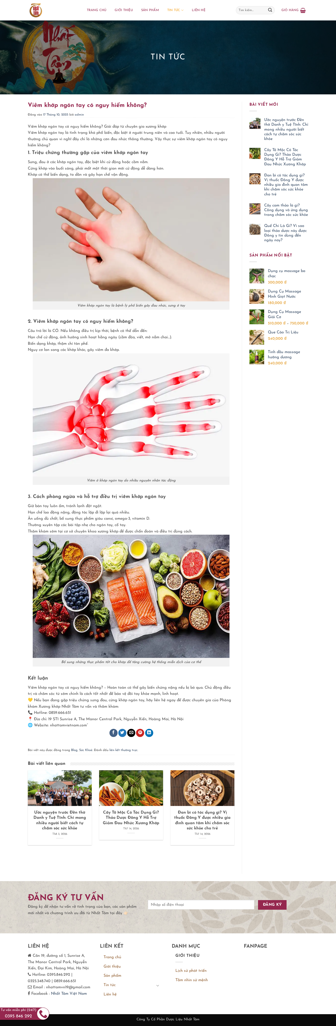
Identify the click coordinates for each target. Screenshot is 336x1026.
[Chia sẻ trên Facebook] (113, 733)
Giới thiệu (124, 10)
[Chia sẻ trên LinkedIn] (149, 733)
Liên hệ (198, 10)
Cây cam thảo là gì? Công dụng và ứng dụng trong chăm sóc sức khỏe (286, 210)
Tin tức (173, 10)
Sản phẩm (150, 10)
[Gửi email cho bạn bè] (131, 733)
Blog (74, 750)
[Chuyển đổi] (158, 985)
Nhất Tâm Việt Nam (69, 994)
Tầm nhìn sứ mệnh (191, 980)
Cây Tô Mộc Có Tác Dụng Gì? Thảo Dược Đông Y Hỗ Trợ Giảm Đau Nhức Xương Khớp (285, 157)
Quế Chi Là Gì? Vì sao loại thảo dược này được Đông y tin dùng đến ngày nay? (285, 233)
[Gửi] (270, 10)
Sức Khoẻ (85, 750)
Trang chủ (96, 10)
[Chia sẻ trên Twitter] (122, 733)
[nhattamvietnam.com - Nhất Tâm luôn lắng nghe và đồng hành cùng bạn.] (52, 10)
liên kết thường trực (123, 750)
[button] (293, 10)
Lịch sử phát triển (191, 971)
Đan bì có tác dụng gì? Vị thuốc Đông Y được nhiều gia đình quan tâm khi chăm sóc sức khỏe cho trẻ (286, 184)
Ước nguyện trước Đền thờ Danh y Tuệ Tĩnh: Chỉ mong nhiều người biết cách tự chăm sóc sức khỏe (286, 129)
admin (79, 114)
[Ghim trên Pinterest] (140, 733)
